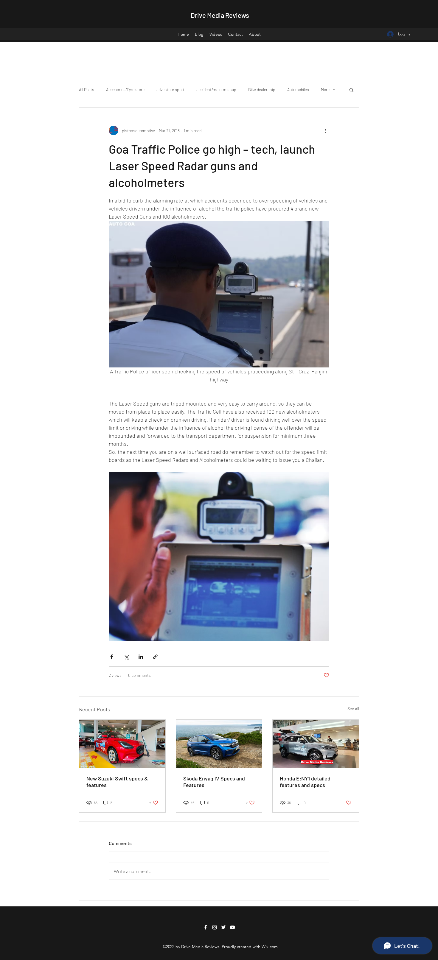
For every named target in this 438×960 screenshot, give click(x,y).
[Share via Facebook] (111, 657)
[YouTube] (232, 927)
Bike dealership (261, 89)
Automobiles (298, 89)
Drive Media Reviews (220, 15)
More (325, 89)
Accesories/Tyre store (125, 89)
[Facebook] (206, 927)
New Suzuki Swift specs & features (117, 781)
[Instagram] (215, 927)
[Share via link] (155, 657)
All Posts (86, 89)
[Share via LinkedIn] (141, 657)
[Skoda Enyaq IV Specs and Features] (219, 744)
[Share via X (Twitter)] (126, 657)
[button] (351, 89)
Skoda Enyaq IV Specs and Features (214, 781)
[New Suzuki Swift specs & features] (122, 744)
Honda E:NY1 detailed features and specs (305, 781)
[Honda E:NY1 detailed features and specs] (316, 744)
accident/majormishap (216, 89)
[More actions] (325, 130)
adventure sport (170, 89)
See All (353, 708)
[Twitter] (223, 927)
